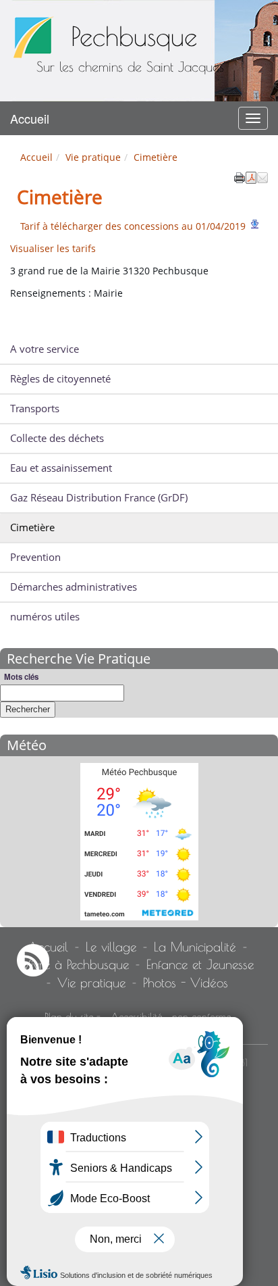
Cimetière (32, 527)
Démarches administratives (73, 587)
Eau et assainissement (61, 468)
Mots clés (21, 677)
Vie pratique (93, 157)
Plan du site (69, 1016)
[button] (262, 176)
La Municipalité (195, 946)
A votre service (44, 349)
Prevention (35, 557)
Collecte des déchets (57, 438)
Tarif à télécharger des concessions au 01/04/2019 (133, 226)
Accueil (29, 118)
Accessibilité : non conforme (171, 1016)
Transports (34, 408)
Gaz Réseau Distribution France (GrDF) (99, 498)
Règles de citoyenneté (60, 379)
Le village (111, 946)
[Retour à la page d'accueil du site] (33, 37)
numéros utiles (45, 617)
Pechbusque (134, 35)
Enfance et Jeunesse (200, 964)
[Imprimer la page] (239, 176)
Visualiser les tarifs (53, 248)
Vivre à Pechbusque (75, 964)
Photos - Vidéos (185, 982)
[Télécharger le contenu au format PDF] (251, 176)
